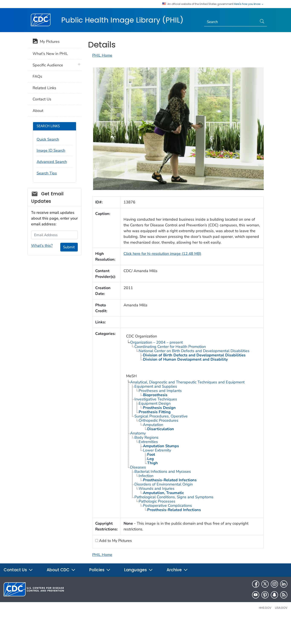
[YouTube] (255, 594)
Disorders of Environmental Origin (163, 484)
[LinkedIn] (283, 584)
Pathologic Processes (157, 501)
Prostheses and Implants (160, 390)
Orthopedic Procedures (158, 420)
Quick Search (48, 139)
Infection (146, 475)
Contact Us (42, 99)
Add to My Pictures (115, 540)
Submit (69, 247)
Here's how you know (247, 4)
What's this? (42, 245)
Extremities (148, 441)
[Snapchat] (274, 594)
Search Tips (47, 173)
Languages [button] (136, 570)
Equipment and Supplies (155, 386)
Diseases (138, 467)
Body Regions (146, 437)
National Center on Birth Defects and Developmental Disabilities (194, 350)
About (38, 110)
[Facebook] (255, 584)
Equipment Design (155, 403)
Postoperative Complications (167, 505)
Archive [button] (175, 570)
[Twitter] (265, 584)
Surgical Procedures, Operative (161, 416)
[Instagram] (274, 584)
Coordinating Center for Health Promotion (170, 346)
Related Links (44, 87)
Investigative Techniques (155, 399)
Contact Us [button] (16, 570)
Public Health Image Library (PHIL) (122, 20)
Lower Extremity (157, 450)
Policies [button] (97, 570)
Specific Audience (48, 65)
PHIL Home (102, 55)
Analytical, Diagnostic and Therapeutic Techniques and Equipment (187, 382)
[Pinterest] (265, 594)
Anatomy (138, 433)
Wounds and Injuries (156, 488)
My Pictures (49, 41)
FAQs (37, 76)
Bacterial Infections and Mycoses (162, 471)
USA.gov (281, 608)
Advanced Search (52, 161)
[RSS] (283, 594)
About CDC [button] (59, 570)
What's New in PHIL (50, 53)
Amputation (153, 424)
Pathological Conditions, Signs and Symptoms (173, 497)
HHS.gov (265, 608)
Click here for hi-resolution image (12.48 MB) (162, 253)
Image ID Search (51, 150)
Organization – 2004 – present (156, 342)
